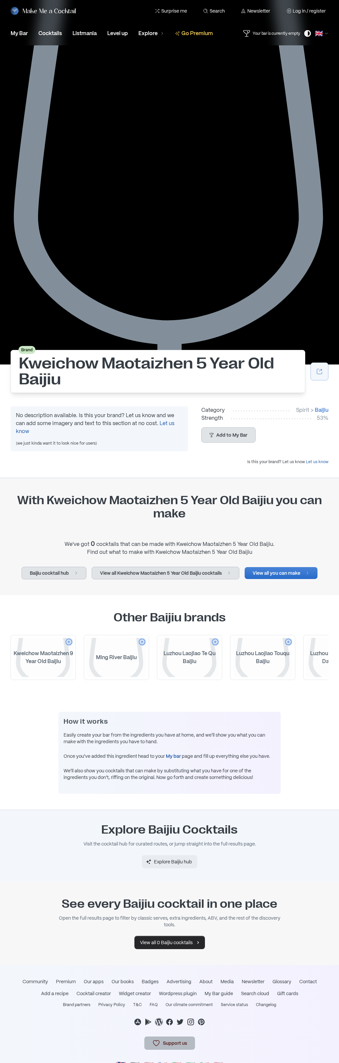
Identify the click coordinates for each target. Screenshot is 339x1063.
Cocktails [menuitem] (50, 33)
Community (35, 982)
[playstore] (148, 1022)
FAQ (154, 1004)
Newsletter (258, 11)
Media (227, 982)
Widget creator (135, 993)
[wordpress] (159, 1022)
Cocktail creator (93, 993)
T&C (137, 1004)
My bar (173, 756)
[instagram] (191, 1022)
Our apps (94, 982)
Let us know (317, 461)
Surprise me (174, 11)
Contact (308, 982)
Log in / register (309, 11)
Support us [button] (175, 1043)
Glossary (281, 982)
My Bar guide (219, 993)
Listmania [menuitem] (85, 33)
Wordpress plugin (178, 993)
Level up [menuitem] (117, 33)
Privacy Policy (111, 1004)
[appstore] (138, 1022)
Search (217, 11)
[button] (228, 435)
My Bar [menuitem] (19, 33)
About (206, 982)
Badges (150, 982)
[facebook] (169, 1022)
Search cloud (255, 993)
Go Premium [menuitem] (197, 33)
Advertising (179, 982)
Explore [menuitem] (148, 33)
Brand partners (76, 1004)
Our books (123, 982)
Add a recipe (55, 993)
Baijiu (321, 410)
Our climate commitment (189, 1004)
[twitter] (180, 1022)
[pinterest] (201, 1022)
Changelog (266, 1004)
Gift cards (287, 993)
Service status (234, 1004)
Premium (66, 982)
